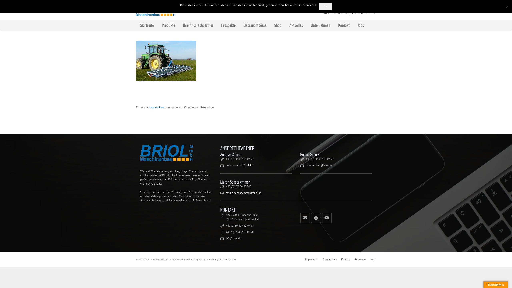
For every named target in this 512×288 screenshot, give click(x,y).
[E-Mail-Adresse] (305, 218)
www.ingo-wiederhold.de (222, 259)
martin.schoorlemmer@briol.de (243, 193)
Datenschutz (329, 259)
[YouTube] (327, 218)
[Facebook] (316, 218)
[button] (178, 25)
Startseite (360, 259)
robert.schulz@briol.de (319, 165)
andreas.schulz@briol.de (240, 165)
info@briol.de (233, 238)
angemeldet (156, 107)
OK (325, 6)
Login (373, 259)
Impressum (311, 259)
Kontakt (345, 259)
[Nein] (507, 7)
